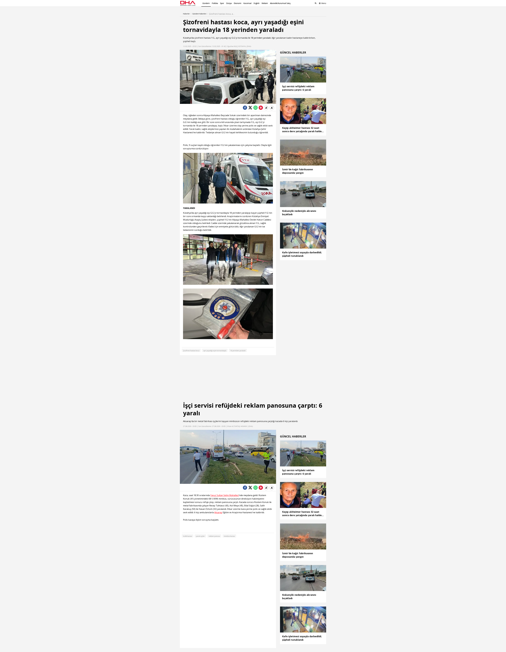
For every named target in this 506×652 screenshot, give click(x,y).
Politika (215, 3)
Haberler (186, 14)
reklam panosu (214, 536)
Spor (222, 3)
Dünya (229, 3)
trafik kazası (187, 536)
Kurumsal (247, 3)
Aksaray (187, 421)
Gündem (206, 3)
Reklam (265, 3)
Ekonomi (237, 3)
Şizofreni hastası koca (191, 351)
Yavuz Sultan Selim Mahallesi (224, 495)
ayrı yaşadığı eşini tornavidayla (214, 351)
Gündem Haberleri (199, 14)
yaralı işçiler (200, 536)
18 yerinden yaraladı (261, 37)
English (256, 3)
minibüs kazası (229, 536)
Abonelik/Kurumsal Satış (280, 3)
